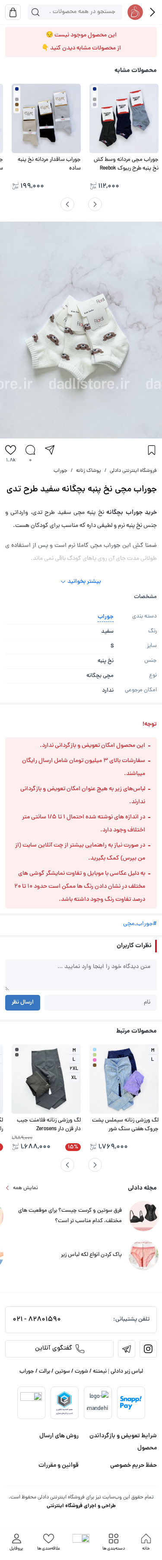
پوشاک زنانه (88, 471)
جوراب (60, 471)
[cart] (13, 12)
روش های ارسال (59, 1436)
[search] (35, 12)
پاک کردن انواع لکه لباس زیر (91, 1255)
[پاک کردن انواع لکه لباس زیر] (143, 1255)
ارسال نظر (23, 1002)
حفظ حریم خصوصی (133, 1465)
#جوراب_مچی (140, 924)
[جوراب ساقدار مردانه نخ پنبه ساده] (46, 118)
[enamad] (31, 1403)
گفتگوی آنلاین (53, 1349)
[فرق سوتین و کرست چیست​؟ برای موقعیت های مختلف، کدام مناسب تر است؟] (143, 1216)
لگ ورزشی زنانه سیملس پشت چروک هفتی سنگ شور (125, 1125)
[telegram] (126, 1348)
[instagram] (148, 1348)
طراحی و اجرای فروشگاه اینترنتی (81, 1506)
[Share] (49, 450)
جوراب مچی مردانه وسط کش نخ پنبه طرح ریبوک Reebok (126, 164)
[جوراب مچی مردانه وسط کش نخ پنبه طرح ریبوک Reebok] (124, 118)
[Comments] (30, 450)
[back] (152, 12)
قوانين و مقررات (58, 1465)
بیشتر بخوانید (84, 581)
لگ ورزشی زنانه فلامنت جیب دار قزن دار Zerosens (49, 1125)
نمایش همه (25, 1188)
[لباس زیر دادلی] (135, 12)
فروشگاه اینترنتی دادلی (133, 471)
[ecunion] (64, 1402)
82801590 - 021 (37, 1320)
